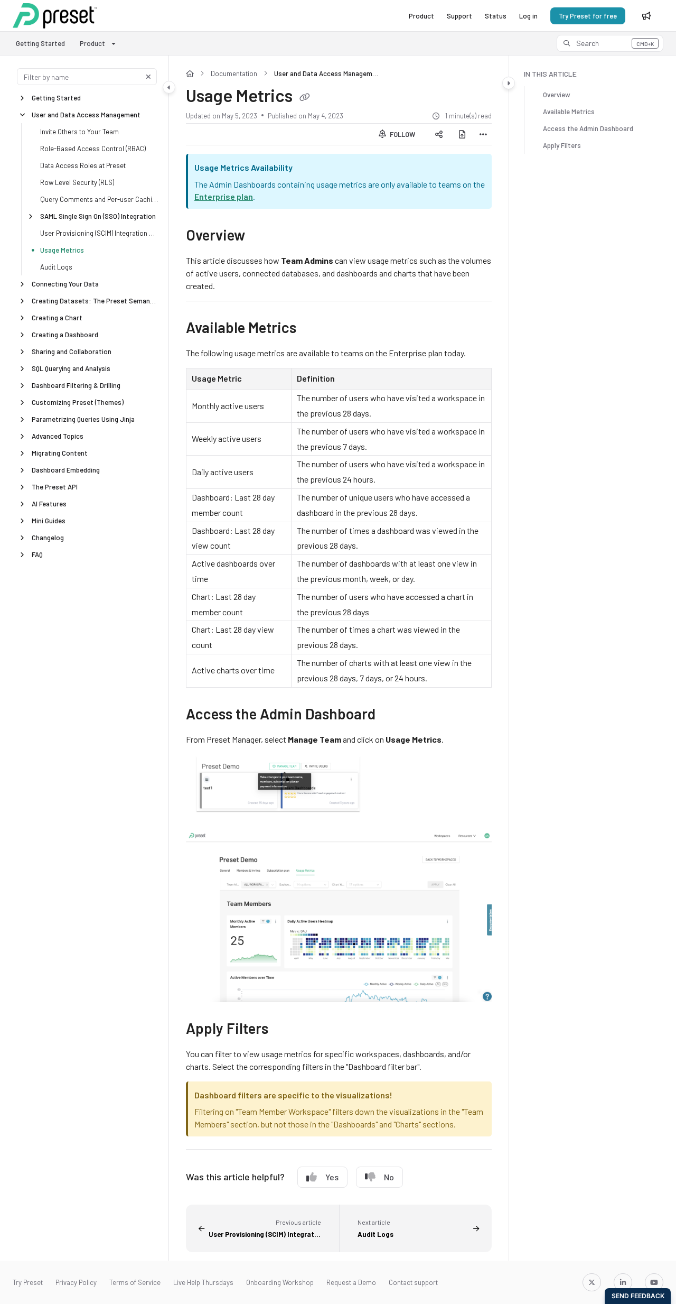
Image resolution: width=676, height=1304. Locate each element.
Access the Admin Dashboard (588, 128)
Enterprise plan (223, 196)
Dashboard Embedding (66, 470)
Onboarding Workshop (280, 1282)
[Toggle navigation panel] (169, 87)
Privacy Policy (76, 1282)
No (389, 1177)
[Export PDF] (462, 134)
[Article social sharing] (438, 134)
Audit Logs (56, 267)
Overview (556, 94)
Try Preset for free (588, 16)
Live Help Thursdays (203, 1282)
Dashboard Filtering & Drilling (76, 385)
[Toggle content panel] (508, 83)
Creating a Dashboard (65, 334)
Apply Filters (562, 145)
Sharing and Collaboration (71, 351)
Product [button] (92, 43)
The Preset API (55, 487)
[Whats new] (646, 15)
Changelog (48, 537)
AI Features (49, 504)
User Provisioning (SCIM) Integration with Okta (99, 233)
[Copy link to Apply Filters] (285, 1029)
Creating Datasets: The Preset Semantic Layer (95, 301)
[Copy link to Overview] (261, 236)
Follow (401, 134)
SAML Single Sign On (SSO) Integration (98, 216)
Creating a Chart (57, 317)
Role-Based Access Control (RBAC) (93, 148)
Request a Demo (351, 1282)
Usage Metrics (62, 250)
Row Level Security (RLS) (77, 182)
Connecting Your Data (65, 284)
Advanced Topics (57, 436)
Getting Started (40, 43)
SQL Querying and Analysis (71, 368)
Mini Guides (48, 520)
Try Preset (28, 1282)
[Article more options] (483, 134)
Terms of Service (135, 1282)
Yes (332, 1177)
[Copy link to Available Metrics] (313, 329)
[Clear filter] (148, 76)
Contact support (413, 1282)
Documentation (234, 73)
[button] (610, 43)
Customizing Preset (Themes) (78, 402)
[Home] (55, 16)
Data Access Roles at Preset (83, 165)
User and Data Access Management (86, 114)
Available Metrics (569, 111)
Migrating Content (60, 453)
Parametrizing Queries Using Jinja (83, 419)
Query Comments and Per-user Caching (99, 199)
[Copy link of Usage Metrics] (304, 97)
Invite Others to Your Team (79, 131)
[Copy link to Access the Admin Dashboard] (392, 715)
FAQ (37, 554)
